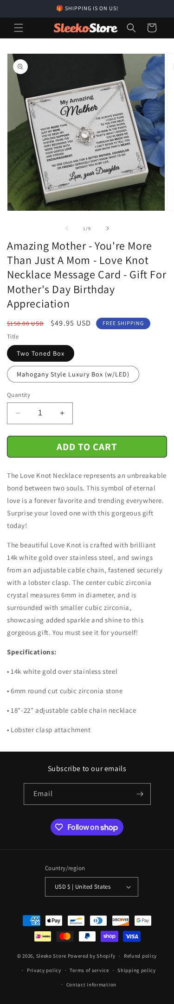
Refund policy (140, 956)
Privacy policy (44, 970)
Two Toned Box (40, 353)
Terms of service (89, 970)
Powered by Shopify (92, 956)
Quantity (18, 395)
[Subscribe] (140, 794)
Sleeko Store (51, 956)
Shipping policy (136, 970)
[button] (18, 28)
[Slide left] (67, 228)
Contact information (91, 984)
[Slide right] (107, 228)
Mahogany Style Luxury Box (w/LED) (73, 374)
